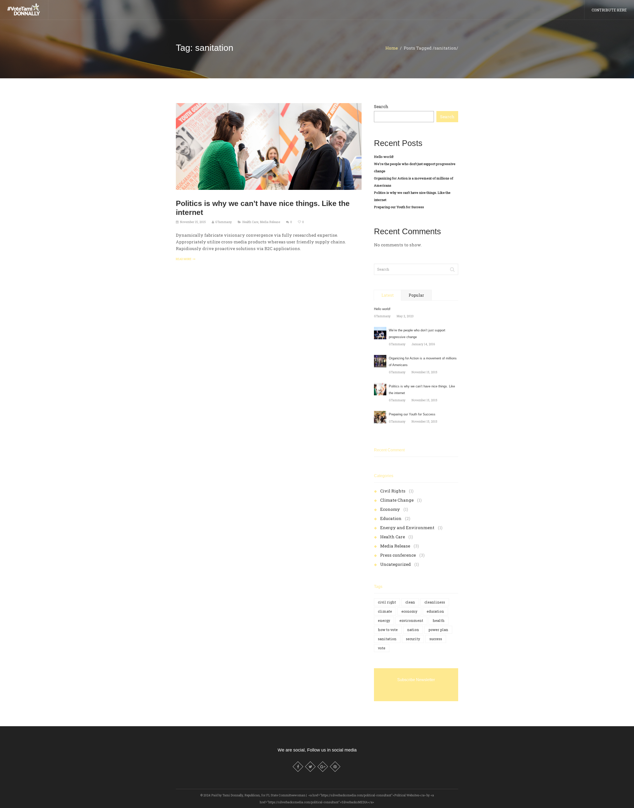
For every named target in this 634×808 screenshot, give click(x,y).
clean (410, 602)
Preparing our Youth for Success (399, 207)
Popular (416, 295)
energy (384, 620)
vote (381, 648)
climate (385, 611)
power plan (438, 629)
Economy (390, 509)
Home (391, 48)
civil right (387, 602)
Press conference (398, 555)
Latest (387, 295)
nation (413, 629)
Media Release (270, 222)
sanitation (387, 638)
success (435, 638)
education (435, 611)
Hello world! (384, 156)
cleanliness (434, 602)
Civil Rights (392, 491)
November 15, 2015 (193, 222)
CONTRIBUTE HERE (609, 10)
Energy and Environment (407, 527)
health (439, 620)
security (413, 638)
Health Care (250, 222)
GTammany (223, 222)
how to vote (388, 629)
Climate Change (397, 500)
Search (381, 106)
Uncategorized (395, 564)
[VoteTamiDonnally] (24, 9)
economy (409, 611)
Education (390, 518)
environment (411, 620)
